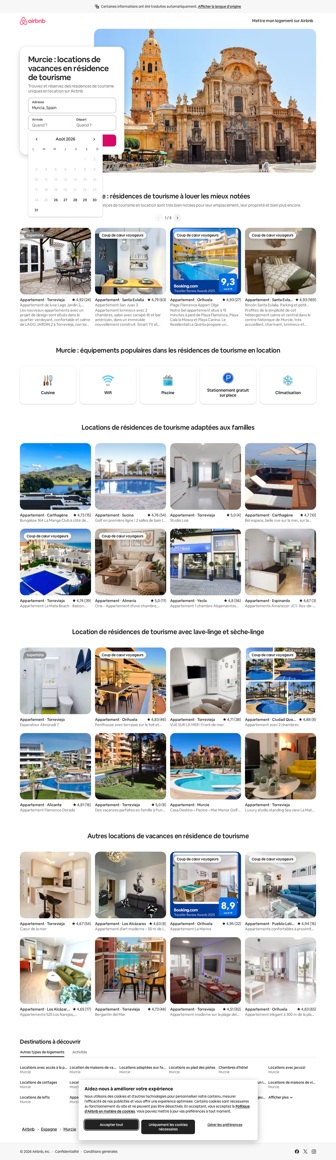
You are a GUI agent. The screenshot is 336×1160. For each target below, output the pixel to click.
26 (56, 200)
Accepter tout (111, 1124)
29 (85, 200)
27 (65, 200)
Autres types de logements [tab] (42, 1052)
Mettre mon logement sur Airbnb (282, 20)
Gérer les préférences (224, 1124)
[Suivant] (177, 218)
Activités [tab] (79, 1052)
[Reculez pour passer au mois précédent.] (36, 139)
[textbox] (50, 125)
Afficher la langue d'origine (219, 6)
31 (36, 210)
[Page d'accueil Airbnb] (32, 21)
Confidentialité (67, 1151)
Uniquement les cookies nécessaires (168, 1126)
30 (95, 200)
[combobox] (72, 108)
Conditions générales (101, 1151)
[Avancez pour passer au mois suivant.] (94, 139)
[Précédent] (159, 218)
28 (75, 200)
